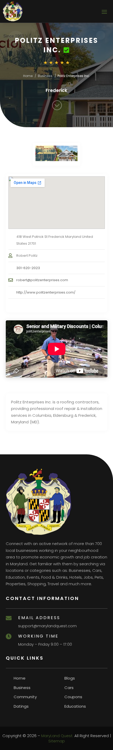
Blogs (69, 678)
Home (28, 76)
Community (25, 697)
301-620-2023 (28, 267)
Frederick (56, 90)
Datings (21, 706)
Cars (69, 687)
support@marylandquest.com (47, 626)
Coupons (73, 697)
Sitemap (56, 741)
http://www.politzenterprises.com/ (45, 292)
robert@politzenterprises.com (42, 280)
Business (45, 76)
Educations (75, 706)
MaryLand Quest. (57, 735)
